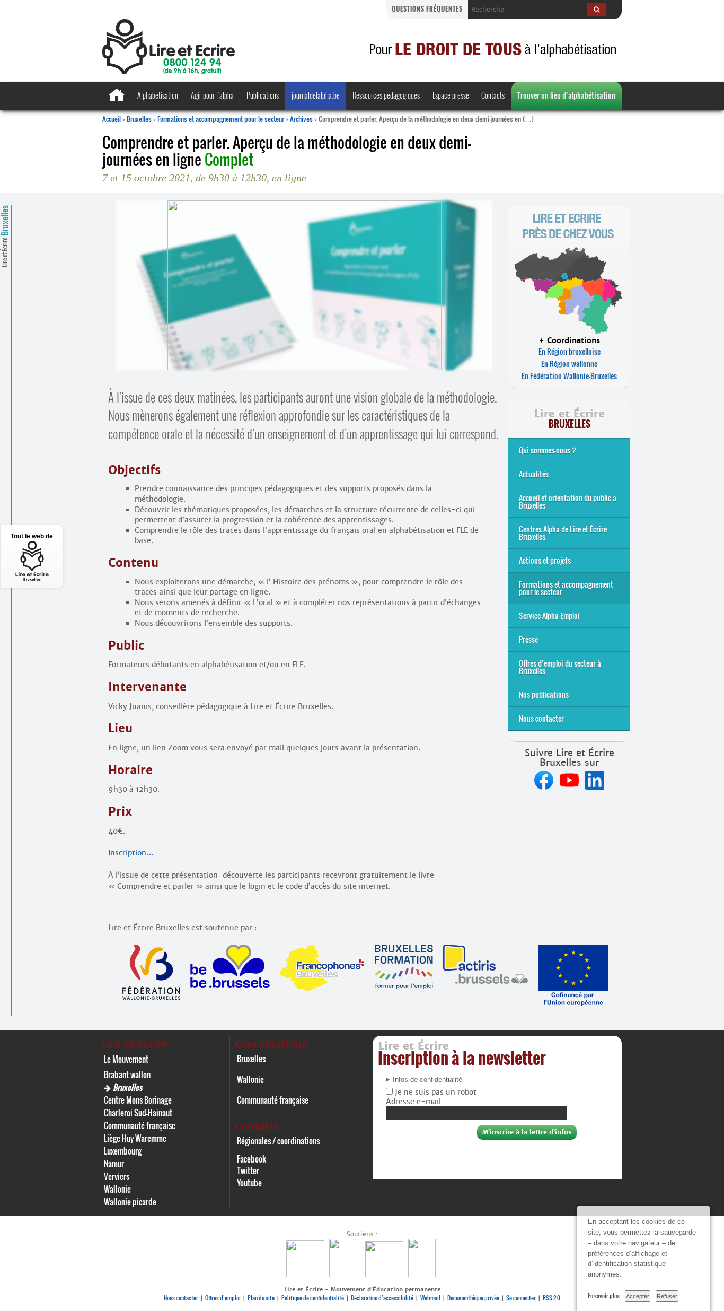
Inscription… (131, 853)
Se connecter (521, 1297)
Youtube (249, 1182)
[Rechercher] (596, 9)
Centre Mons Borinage (138, 1100)
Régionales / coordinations (278, 1141)
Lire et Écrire (5, 236)
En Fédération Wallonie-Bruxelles (569, 375)
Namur (114, 1163)
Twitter (248, 1170)
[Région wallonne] (423, 1274)
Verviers (116, 1176)
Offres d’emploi (223, 1297)
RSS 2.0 (551, 1297)
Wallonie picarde (130, 1202)
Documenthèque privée (473, 1297)
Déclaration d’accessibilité (382, 1297)
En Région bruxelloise (569, 351)
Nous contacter (541, 718)
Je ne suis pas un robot (434, 1092)
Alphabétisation (157, 95)
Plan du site (261, 1297)
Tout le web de (32, 536)
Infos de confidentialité (427, 1079)
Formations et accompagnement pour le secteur (220, 118)
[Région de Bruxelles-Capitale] (346, 1274)
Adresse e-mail (413, 1101)
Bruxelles (139, 118)
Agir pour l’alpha (212, 95)
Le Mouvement (126, 1059)
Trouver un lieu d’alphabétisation (566, 95)
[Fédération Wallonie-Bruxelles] (306, 1274)
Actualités (534, 473)
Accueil (111, 118)
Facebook (251, 1159)
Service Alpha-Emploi (549, 615)
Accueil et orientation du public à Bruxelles (567, 501)
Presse (528, 639)
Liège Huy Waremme (135, 1138)
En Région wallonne (569, 363)
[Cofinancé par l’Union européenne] (385, 1274)
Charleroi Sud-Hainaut (138, 1112)
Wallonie (117, 1189)
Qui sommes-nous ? (547, 450)
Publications (262, 95)
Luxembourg (123, 1151)
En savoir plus (604, 1295)
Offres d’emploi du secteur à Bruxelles (560, 667)
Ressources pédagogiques (386, 95)
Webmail (430, 1297)
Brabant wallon (127, 1074)
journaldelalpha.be (316, 95)
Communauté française (139, 1125)
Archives (301, 118)
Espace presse (450, 95)
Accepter (637, 1296)
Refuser (667, 1296)
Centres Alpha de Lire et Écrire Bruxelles (563, 532)
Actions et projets (545, 560)
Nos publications (544, 694)
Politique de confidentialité (312, 1297)
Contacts (493, 95)
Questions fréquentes (427, 8)
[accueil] (168, 71)
